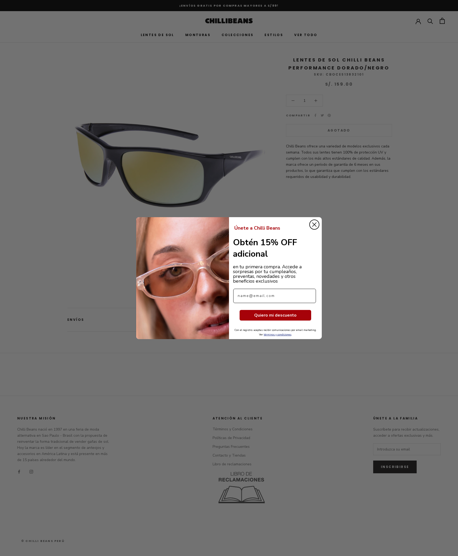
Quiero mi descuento (275, 315)
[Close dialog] (314, 224)
